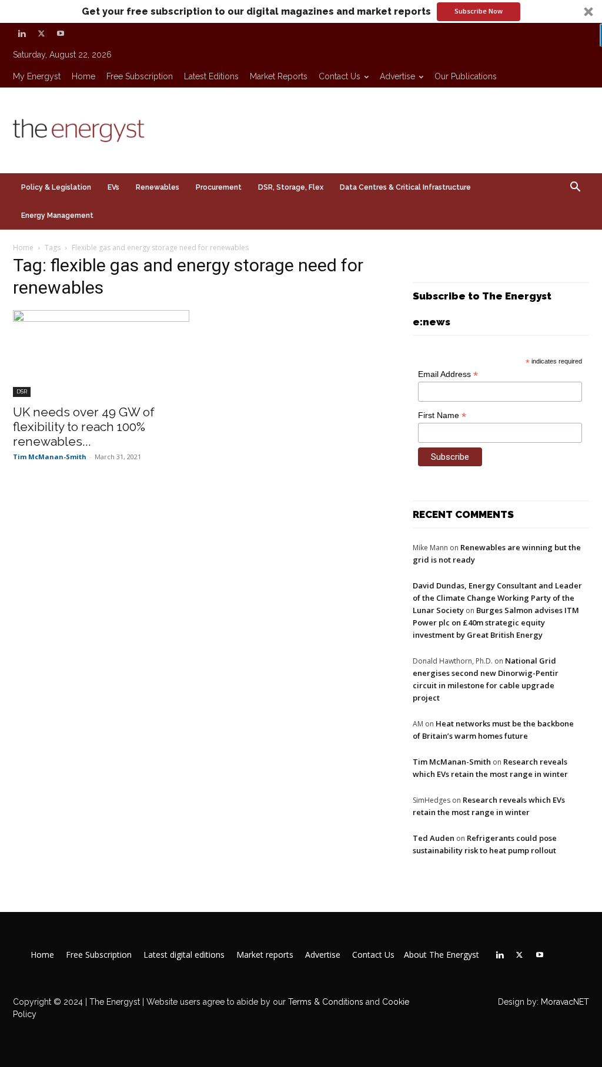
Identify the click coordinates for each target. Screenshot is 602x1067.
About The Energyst (441, 955)
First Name (442, 415)
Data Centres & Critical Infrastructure (405, 187)
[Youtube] (60, 33)
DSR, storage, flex (290, 187)
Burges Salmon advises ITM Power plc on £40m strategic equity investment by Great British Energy (496, 622)
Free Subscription (139, 76)
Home (83, 76)
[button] (301, 11)
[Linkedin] (22, 33)
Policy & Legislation (56, 187)
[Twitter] (41, 33)
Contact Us (339, 76)
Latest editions (211, 76)
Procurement (219, 187)
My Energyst (37, 76)
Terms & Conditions (324, 1002)
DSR (21, 391)
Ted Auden (433, 838)
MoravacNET (565, 1002)
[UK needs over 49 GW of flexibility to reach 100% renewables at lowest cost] (101, 353)
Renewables (157, 187)
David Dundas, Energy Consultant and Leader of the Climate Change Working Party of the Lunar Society (497, 597)
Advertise (397, 76)
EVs (113, 187)
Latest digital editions (184, 955)
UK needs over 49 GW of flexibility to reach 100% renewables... (84, 427)
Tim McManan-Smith (49, 456)
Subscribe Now (478, 10)
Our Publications (465, 76)
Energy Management (57, 215)
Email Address (448, 374)
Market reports (278, 76)
